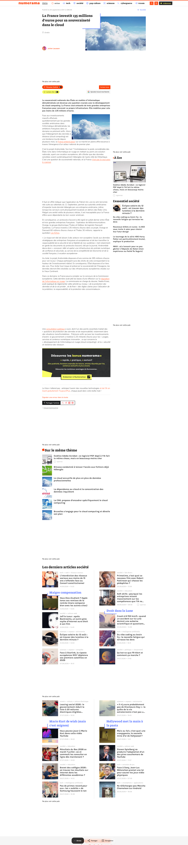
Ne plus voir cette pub (51, 81)
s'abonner (167, 3)
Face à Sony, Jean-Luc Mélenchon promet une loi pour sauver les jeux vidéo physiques (130, 771)
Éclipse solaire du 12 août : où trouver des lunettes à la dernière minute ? (133, 209)
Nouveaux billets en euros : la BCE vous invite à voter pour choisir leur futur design (129, 229)
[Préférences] (156, 3)
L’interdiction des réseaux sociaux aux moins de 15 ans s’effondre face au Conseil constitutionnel (73, 579)
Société (143, 10)
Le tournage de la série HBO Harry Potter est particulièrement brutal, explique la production (129, 239)
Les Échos (55, 233)
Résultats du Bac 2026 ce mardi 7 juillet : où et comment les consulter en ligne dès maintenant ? (73, 753)
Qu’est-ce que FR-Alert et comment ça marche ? (130, 653)
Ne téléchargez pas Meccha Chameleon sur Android (131, 787)
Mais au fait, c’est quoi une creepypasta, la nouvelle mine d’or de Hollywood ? (131, 733)
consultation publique (55, 329)
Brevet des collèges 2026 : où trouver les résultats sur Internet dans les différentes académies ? (74, 771)
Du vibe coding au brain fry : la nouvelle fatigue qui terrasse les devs (128, 219)
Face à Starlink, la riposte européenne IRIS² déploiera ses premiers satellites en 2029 (74, 656)
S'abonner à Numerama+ (74, 377)
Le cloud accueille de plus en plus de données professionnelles (77, 479)
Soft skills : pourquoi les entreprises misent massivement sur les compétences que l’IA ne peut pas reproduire (129, 598)
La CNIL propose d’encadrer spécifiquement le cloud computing (81, 501)
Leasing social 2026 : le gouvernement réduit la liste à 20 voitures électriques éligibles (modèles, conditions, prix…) (72, 708)
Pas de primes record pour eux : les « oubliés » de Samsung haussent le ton (73, 788)
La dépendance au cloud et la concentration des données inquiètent (78, 490)
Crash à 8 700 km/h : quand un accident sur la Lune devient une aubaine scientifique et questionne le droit (131, 620)
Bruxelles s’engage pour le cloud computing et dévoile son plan (82, 512)
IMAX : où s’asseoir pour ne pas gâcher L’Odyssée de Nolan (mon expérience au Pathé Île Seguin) (128, 248)
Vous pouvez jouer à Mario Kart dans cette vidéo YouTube (73, 733)
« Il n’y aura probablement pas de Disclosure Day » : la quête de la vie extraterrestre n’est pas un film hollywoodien (131, 708)
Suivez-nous (104, 87)
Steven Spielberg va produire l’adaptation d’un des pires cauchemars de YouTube (130, 753)
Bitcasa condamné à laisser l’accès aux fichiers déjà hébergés (81, 468)
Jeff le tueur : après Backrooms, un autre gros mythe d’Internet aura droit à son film (74, 620)
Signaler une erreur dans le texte (55, 397)
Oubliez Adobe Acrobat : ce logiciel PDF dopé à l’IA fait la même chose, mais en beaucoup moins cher (82, 457)
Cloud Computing (51, 408)
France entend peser (66, 141)
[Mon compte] (152, 3)
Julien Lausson (54, 48)
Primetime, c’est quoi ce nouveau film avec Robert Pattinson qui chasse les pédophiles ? (130, 579)
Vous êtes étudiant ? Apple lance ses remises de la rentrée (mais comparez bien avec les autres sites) (73, 602)
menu (45, 3)
